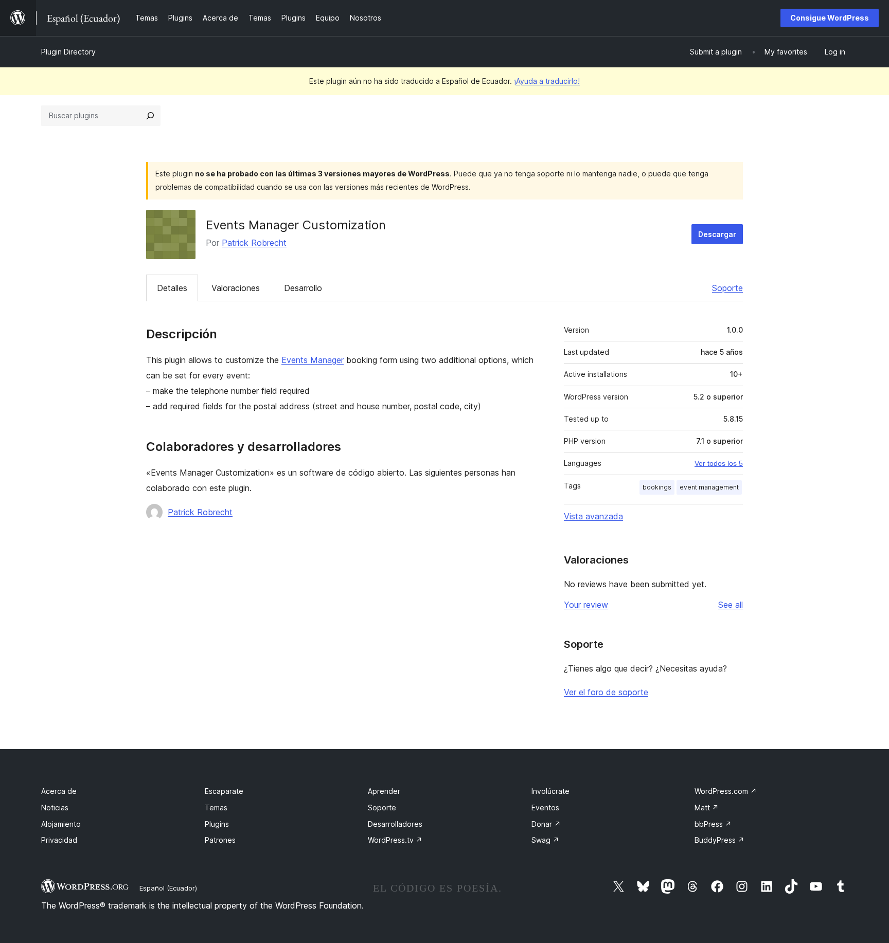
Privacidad (59, 840)
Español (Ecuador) (168, 888)
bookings (657, 487)
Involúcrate (550, 791)
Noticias (54, 807)
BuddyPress (719, 840)
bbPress (713, 824)
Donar (546, 824)
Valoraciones (235, 288)
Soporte (727, 288)
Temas (216, 807)
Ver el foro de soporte (606, 692)
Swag (545, 840)
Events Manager (312, 360)
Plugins (217, 824)
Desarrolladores (395, 824)
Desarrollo (303, 288)
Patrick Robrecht (254, 243)
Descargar (717, 234)
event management (709, 487)
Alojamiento (61, 824)
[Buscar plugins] (150, 115)
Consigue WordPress (829, 17)
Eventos (545, 807)
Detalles (172, 288)
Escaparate (224, 791)
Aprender (384, 791)
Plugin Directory (68, 51)
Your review (586, 605)
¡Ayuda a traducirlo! (547, 81)
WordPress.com (726, 791)
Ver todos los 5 (719, 463)
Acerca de (59, 791)
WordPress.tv (395, 840)
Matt (707, 807)
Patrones (220, 840)
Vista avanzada (593, 516)
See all (730, 605)
